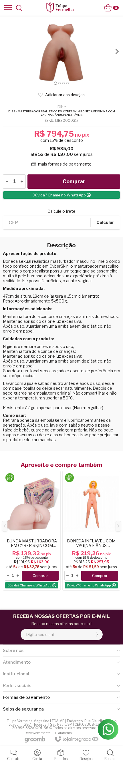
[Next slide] (117, 51)
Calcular (105, 222)
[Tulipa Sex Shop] (59, 7)
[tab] (55, 83)
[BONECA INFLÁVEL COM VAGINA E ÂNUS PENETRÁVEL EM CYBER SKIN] (91, 530)
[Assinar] (97, 634)
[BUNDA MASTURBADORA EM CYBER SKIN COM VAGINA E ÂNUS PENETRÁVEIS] (31, 530)
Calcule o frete (61, 211)
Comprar (74, 181)
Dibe (61, 107)
